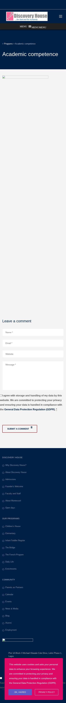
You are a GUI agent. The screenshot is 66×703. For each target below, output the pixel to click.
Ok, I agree (20, 692)
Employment (11, 630)
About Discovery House (15, 472)
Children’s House (12, 526)
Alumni (8, 623)
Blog (7, 616)
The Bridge (10, 547)
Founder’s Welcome (14, 486)
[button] (39, 27)
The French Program (14, 554)
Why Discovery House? (15, 465)
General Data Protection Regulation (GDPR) (29, 409)
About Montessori (13, 500)
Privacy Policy (47, 692)
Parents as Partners (14, 587)
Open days (10, 508)
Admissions (10, 479)
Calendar (9, 594)
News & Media (11, 608)
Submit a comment (18, 429)
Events (8, 601)
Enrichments (11, 569)
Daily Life (9, 562)
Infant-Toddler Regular (15, 540)
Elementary (10, 533)
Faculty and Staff (13, 493)
